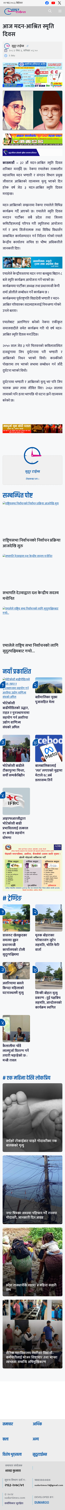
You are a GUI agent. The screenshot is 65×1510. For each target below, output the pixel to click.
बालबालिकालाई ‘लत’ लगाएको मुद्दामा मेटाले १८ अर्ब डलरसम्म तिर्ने (48, 773)
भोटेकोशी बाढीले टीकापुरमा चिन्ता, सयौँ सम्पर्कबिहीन (14, 770)
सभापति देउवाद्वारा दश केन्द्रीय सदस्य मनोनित (31, 595)
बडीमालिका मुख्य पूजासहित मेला (46, 699)
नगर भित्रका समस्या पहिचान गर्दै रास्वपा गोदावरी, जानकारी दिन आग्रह (31, 1215)
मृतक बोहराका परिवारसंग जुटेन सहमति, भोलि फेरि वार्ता (47, 942)
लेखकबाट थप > (32, 479)
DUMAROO (41, 1502)
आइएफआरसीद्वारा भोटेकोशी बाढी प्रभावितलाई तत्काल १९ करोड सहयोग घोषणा (15, 828)
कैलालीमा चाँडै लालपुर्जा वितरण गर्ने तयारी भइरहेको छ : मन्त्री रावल (16, 1053)
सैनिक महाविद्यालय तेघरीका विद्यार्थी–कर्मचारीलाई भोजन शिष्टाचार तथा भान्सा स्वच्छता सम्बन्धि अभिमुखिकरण (31, 1357)
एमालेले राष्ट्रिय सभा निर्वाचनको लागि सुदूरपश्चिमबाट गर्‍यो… (30, 648)
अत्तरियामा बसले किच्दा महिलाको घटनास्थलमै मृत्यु (13, 988)
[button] (50, 11)
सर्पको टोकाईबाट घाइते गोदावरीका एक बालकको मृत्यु (31, 1143)
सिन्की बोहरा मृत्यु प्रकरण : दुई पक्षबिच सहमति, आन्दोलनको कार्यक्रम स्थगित (48, 1000)
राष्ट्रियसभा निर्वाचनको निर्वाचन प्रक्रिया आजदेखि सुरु (31, 543)
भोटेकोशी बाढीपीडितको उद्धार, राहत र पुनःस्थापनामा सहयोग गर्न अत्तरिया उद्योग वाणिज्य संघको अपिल (16, 715)
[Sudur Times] (15, 11)
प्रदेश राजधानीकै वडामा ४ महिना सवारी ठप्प (31, 1287)
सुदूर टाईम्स (18, 46)
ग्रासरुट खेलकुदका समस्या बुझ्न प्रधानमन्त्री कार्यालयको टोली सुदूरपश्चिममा (15, 944)
